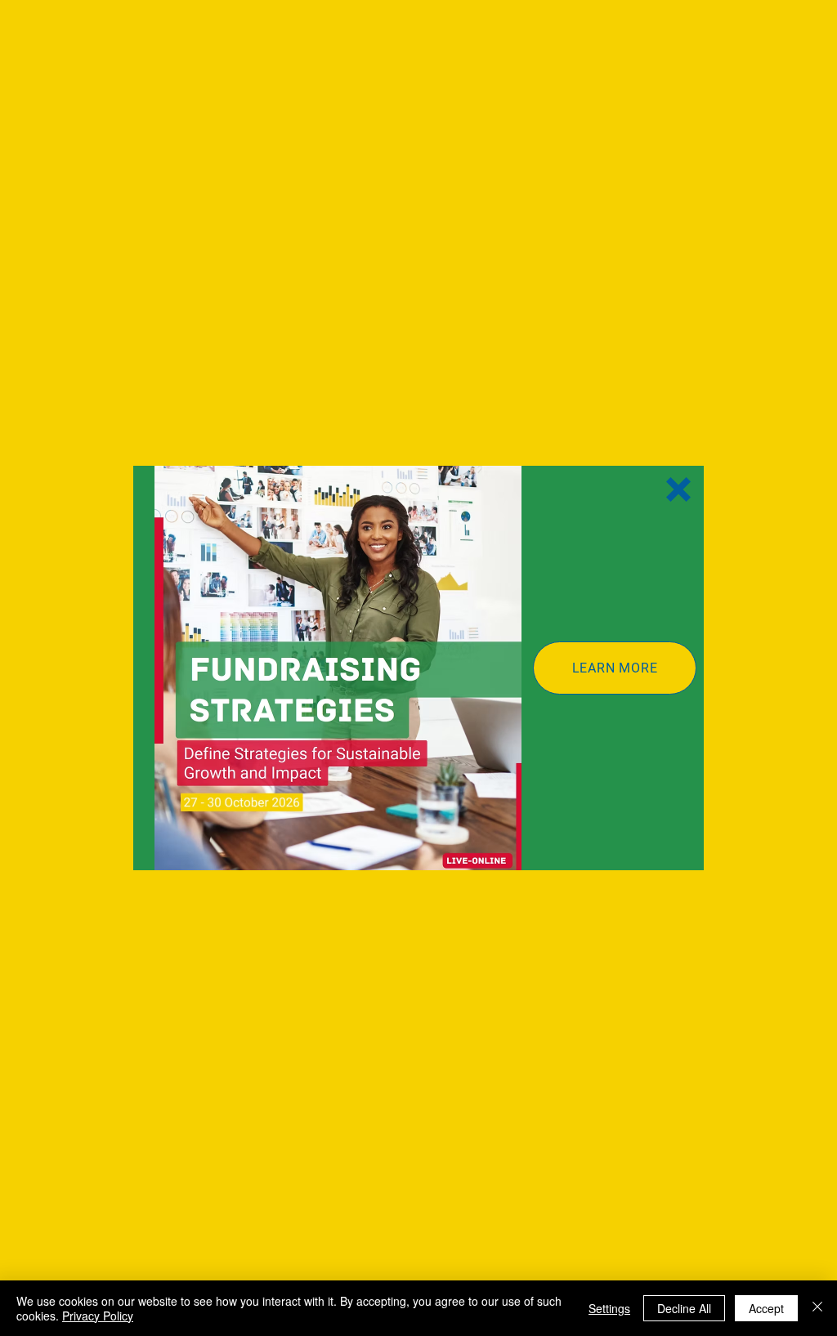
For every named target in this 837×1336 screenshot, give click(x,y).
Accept (766, 1308)
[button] (678, 489)
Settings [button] (609, 1308)
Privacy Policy (97, 1315)
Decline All (684, 1308)
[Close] (817, 1308)
